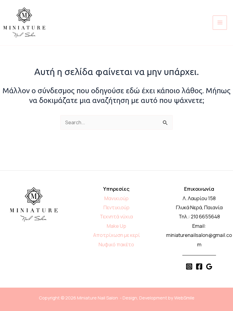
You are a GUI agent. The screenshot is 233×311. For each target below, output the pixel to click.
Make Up (116, 226)
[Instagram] (189, 266)
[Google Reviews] (209, 266)
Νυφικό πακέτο (116, 244)
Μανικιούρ (116, 198)
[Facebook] (199, 266)
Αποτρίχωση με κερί (116, 235)
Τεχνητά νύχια (116, 216)
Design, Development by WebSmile (158, 298)
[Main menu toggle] (220, 22)
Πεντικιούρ (116, 207)
